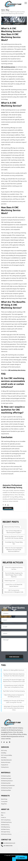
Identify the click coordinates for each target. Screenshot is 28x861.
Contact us (3, 817)
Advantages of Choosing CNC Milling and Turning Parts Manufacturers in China (14, 708)
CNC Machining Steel (5, 783)
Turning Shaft (4, 801)
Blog (2, 815)
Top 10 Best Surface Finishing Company (14, 691)
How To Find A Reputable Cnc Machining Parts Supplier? (14, 531)
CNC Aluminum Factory (6, 834)
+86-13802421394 (7, 845)
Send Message (14, 657)
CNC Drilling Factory (5, 827)
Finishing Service (5, 767)
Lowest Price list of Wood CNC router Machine (13, 585)
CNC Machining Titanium (6, 788)
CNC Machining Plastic (6, 790)
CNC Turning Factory (5, 820)
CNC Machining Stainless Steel (7, 785)
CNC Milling (3, 753)
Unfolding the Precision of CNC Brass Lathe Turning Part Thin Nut (14, 701)
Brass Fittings (4, 799)
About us (3, 813)
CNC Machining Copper (6, 778)
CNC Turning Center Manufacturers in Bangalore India (13, 591)
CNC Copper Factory (5, 832)
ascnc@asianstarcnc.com (9, 843)
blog (7, 10)
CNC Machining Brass (6, 776)
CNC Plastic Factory (5, 829)
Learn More (8, 508)
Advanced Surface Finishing (12, 527)
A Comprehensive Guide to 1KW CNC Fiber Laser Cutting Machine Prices (14, 686)
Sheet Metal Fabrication (6, 760)
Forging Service (4, 765)
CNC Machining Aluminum (7, 781)
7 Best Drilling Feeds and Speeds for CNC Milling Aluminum (14, 696)
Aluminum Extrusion (5, 762)
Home (3, 10)
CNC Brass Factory (5, 824)
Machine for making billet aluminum (14, 670)
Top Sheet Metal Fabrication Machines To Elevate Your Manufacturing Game (13, 675)
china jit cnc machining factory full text (14, 568)
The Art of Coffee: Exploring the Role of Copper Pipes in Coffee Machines (14, 575)
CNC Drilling (3, 757)
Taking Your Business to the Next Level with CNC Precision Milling (13, 537)
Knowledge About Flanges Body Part (14, 543)
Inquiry (22, 858)
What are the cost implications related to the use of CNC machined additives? (14, 549)
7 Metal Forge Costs (9, 581)
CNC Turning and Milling (6, 755)
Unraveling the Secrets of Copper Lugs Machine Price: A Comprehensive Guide (14, 680)
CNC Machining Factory (6, 822)
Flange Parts (4, 804)
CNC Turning (4, 750)
